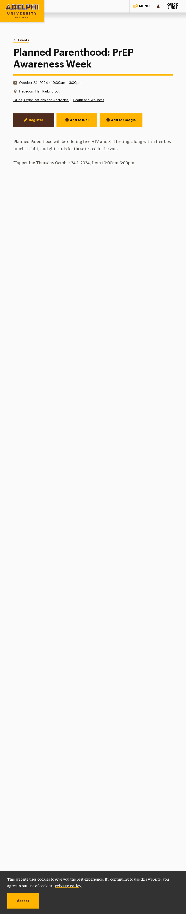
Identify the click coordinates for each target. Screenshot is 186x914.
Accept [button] (23, 900)
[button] (141, 6)
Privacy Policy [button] (68, 885)
